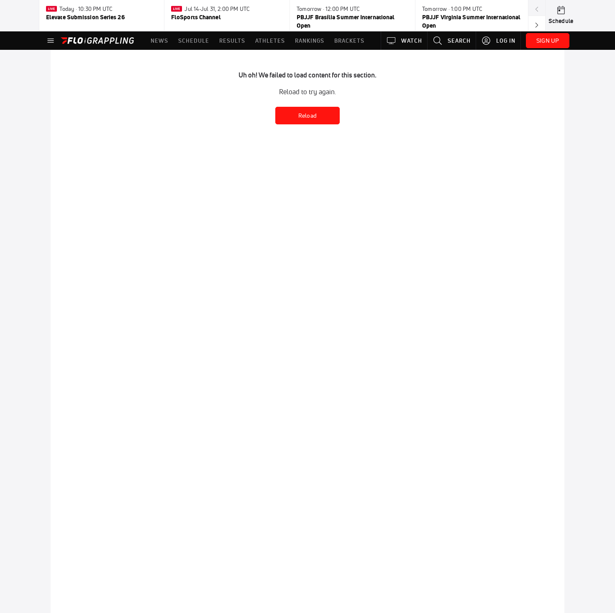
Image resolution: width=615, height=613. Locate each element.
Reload (307, 115)
